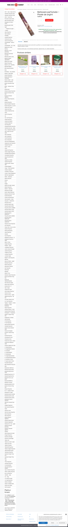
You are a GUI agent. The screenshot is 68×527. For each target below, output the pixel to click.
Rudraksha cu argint (9, 392)
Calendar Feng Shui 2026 (10, 15)
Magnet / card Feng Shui (9, 257)
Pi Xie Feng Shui (8, 320)
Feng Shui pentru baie (9, 204)
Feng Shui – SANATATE (9, 200)
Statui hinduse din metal (9, 433)
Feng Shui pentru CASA (9, 209)
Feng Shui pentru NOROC (10, 215)
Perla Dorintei (7, 319)
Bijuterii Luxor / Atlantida (9, 64)
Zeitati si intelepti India (9, 483)
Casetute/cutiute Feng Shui (10, 126)
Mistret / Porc (7, 273)
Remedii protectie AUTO (9, 384)
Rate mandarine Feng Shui (10, 364)
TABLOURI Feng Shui (9, 447)
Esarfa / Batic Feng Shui (9, 192)
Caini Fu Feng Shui (8, 114)
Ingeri (51, 26)
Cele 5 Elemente (8, 134)
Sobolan (6, 431)
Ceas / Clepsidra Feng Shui (10, 129)
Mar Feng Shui (7, 268)
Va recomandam (8, 465)
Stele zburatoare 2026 (9, 20)
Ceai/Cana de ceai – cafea (10, 128)
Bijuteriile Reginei (8, 66)
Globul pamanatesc (8, 230)
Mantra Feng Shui (8, 264)
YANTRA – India (8, 475)
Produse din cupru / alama (10, 340)
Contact (57, 4)
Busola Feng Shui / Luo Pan (10, 105)
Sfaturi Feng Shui (40, 4)
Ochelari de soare (8, 289)
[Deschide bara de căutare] (62, 4)
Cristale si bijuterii (8, 169)
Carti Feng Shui (8, 124)
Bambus (6, 48)
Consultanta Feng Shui (9, 155)
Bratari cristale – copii (9, 79)
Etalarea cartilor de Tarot (10, 194)
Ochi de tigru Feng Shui (9, 291)
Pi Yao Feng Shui (8, 322)
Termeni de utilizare (9, 516)
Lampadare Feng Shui (9, 247)
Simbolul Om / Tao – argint (10, 423)
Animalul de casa (8, 39)
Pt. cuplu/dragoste (8, 352)
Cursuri (46, 4)
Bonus (32, 4)
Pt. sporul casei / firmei (9, 361)
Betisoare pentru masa (9, 56)
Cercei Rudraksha (8, 137)
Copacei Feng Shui (8, 161)
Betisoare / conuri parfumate (28, 9)
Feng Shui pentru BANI (9, 206)
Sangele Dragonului (8, 405)
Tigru (6, 459)
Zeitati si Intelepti (8, 481)
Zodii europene (8, 487)
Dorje (6, 181)
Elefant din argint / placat (10, 185)
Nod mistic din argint (9, 282)
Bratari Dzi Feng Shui (9, 81)
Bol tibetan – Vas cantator (10, 71)
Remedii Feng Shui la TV (9, 374)
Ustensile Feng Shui (9, 463)
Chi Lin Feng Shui (8, 139)
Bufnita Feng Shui (8, 102)
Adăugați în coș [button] (23, 73)
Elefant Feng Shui (8, 187)
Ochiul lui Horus (8, 293)
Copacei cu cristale (8, 159)
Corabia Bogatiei (8, 166)
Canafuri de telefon (8, 121)
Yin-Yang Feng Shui (8, 480)
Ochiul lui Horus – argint (9, 294)
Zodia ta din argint (8, 485)
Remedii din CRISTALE (9, 367)
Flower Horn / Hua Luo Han (10, 227)
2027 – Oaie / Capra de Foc (10, 11)
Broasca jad (7, 89)
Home (28, 4)
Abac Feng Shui (8, 32)
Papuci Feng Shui (8, 307)
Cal (5, 116)
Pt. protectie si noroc (9, 359)
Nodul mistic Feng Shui (9, 284)
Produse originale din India (10, 345)
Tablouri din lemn (8, 443)
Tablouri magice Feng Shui (10, 448)
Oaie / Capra (7, 287)
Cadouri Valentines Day (9, 110)
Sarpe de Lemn (8, 410)
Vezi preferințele (62, 522)
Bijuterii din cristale (8, 61)
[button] (66, 514)
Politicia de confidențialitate (10, 514)
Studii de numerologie (9, 438)
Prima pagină (19, 9)
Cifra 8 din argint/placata (10, 141)
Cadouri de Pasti (8, 109)
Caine (6, 112)
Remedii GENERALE (9, 380)
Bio (29, 516)
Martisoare (7, 269)
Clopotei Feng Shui (8, 144)
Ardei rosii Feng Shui (9, 40)
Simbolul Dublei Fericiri (9, 420)
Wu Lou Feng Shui (8, 473)
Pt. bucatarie (7, 350)
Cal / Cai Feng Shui (8, 117)
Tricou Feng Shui (8, 461)
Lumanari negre (8, 255)
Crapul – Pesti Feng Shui (9, 168)
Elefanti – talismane (8, 188)
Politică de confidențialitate (55, 525)
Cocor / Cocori (7, 146)
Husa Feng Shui (8, 235)
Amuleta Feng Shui (8, 37)
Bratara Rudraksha (8, 75)
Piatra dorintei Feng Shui (9, 324)
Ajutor (35, 4)
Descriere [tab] (20, 41)
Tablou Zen (7, 440)
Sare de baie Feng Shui (9, 407)
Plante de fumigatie (8, 330)
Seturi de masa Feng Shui (10, 412)
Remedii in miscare (8, 382)
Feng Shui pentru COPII (9, 211)
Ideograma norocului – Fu (10, 237)
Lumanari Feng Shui (9, 254)
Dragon (6, 183)
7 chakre (6, 30)
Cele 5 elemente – (8, 136)
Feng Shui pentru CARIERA (10, 207)
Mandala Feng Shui (8, 262)
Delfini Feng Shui (8, 178)
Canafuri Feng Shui (8, 122)
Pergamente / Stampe (9, 317)
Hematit (6, 234)
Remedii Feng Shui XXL (9, 376)
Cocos (6, 148)
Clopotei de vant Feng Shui (10, 143)
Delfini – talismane (8, 176)
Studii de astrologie (8, 436)
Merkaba (6, 271)
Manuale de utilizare (9, 266)
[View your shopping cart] (60, 4)
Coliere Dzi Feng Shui (9, 150)
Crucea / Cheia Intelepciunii (10, 173)
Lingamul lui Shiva (8, 252)
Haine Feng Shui (8, 232)
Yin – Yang (7, 476)
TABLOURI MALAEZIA (9, 450)
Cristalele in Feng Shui (9, 171)
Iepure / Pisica (7, 242)
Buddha (6, 100)
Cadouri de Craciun (8, 107)
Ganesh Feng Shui (8, 228)
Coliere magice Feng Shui (10, 151)
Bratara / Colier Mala (9, 73)
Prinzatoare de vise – (9, 337)
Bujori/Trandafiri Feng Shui (10, 103)
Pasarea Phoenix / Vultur (10, 309)
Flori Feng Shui (8, 225)
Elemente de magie (8, 190)
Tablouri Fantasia (8, 445)
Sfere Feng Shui (8, 415)
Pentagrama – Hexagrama (10, 312)
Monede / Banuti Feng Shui (10, 274)
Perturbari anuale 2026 (9, 18)
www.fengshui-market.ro (28, 525)
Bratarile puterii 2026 (9, 25)
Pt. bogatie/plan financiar (10, 348)
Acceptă (43, 522)
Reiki (6, 366)
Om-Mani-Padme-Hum (9, 299)
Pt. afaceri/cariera (8, 347)
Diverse (6, 180)
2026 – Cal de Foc (8, 17)
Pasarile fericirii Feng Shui (10, 311)
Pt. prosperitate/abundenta (10, 357)
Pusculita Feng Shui (8, 362)
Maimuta (6, 259)
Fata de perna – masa (9, 199)
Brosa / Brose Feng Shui (9, 98)
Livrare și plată (20, 514)
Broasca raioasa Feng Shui (10, 91)
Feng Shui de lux (8, 202)
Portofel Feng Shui (8, 335)
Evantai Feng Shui (8, 195)
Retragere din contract (32, 521)
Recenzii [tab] (26, 41)
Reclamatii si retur (20, 516)
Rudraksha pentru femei (9, 397)
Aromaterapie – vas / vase (10, 45)
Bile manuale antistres (9, 68)
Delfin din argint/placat (9, 175)
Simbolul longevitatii (9, 422)
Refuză (52, 522)
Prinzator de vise (8, 339)
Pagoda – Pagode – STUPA (10, 302)
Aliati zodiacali (7, 33)
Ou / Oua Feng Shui (8, 301)
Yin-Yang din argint (8, 478)
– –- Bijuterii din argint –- (9, 28)
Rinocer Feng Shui (8, 388)
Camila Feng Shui (8, 119)
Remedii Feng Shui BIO (9, 369)
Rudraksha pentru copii (9, 395)
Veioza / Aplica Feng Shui (10, 471)
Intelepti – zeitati (8, 245)
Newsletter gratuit (52, 4)
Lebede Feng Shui (8, 250)
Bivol (6, 70)
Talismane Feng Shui (9, 452)
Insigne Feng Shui (8, 243)
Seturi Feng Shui (8, 413)
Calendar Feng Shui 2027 (10, 13)
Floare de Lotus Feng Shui (10, 223)
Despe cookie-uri (48, 525)
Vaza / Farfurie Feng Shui (10, 469)
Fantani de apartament (9, 197)
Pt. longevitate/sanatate (9, 355)
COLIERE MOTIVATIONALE (10, 153)
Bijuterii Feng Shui (8, 63)
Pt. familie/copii (8, 354)
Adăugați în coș (49, 20)
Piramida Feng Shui (8, 326)
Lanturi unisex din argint (9, 249)
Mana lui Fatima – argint (9, 261)
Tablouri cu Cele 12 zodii (9, 441)
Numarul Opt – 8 (8, 286)
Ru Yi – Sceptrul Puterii (9, 390)
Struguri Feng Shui (8, 434)
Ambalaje (6, 35)
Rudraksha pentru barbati (10, 394)
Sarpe (6, 408)
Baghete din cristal (8, 47)
